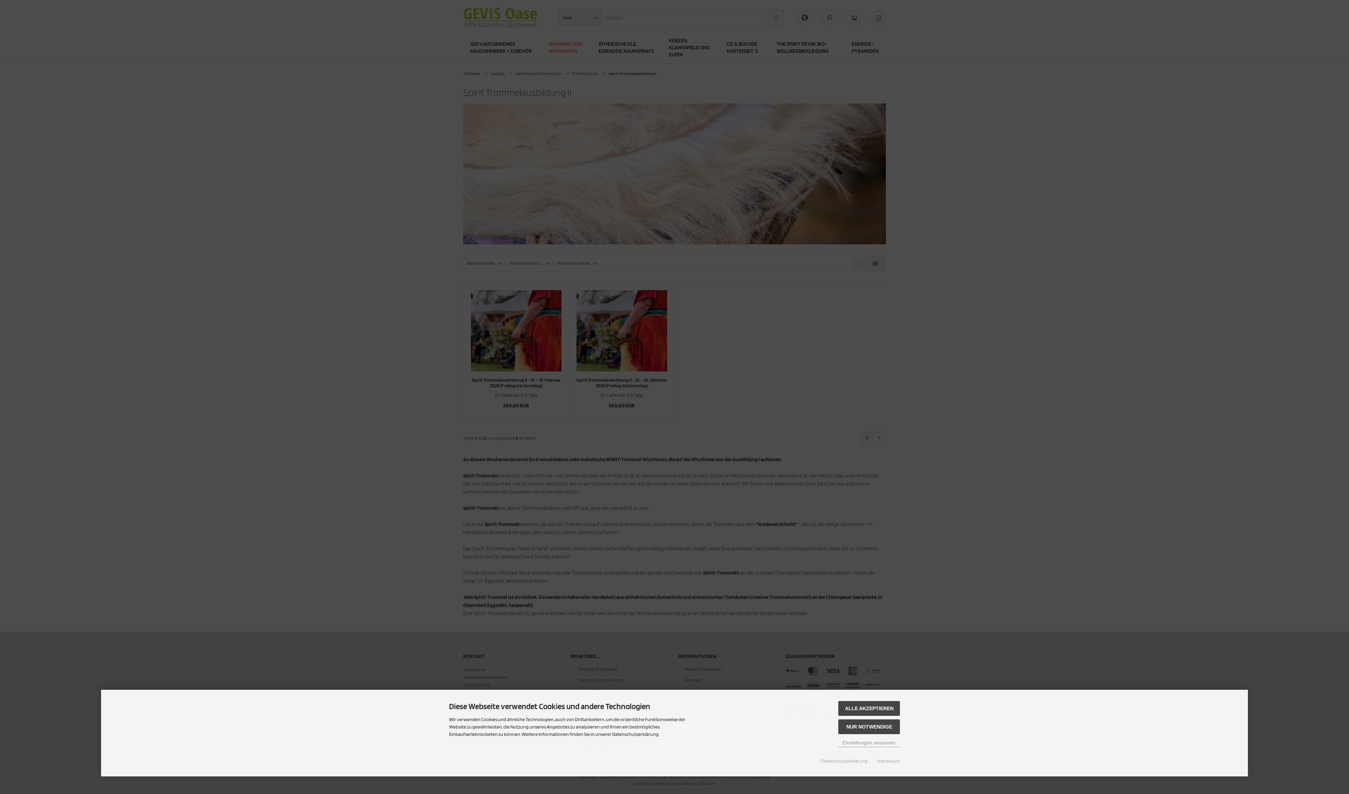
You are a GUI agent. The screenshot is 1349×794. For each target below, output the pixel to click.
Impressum (888, 761)
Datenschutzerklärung (844, 761)
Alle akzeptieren (869, 708)
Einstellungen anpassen (869, 742)
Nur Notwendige (869, 727)
